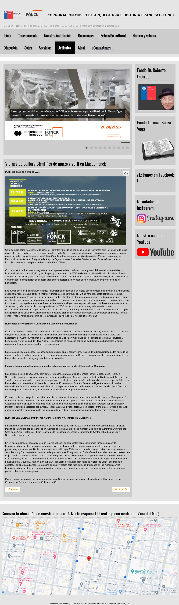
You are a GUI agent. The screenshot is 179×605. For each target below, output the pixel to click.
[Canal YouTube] (155, 252)
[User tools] (126, 173)
